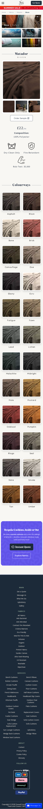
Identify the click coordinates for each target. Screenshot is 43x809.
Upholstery (22, 602)
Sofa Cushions (31, 724)
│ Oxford (11, 25)
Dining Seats (11, 689)
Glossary (21, 758)
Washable (31, 35)
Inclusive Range (32, 45)
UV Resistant (21, 660)
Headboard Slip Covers (31, 696)
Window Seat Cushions (11, 737)
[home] (21, 3)
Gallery (21, 606)
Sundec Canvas (21, 653)
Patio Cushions (31, 706)
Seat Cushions (31, 716)
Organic (21, 643)
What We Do (21, 599)
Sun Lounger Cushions (11, 730)
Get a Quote (21, 591)
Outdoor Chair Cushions (32, 701)
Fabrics (11, 12)
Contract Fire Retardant (21, 625)
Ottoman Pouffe (12, 700)
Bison (27, 12)
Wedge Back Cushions (11, 734)
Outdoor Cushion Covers (12, 707)
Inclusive (21, 639)
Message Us (21, 595)
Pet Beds (11, 712)
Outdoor (11, 35)
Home (4, 12)
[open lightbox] (21, 80)
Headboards (11, 696)
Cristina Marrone (21, 629)
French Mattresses (12, 692)
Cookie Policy (21, 754)
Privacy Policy (22, 751)
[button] (3, 3)
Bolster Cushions (11, 681)
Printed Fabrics (21, 650)
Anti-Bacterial (21, 618)
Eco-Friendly (21, 632)
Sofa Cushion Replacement (11, 725)
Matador (19, 12)
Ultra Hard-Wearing (21, 656)
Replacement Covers (31, 712)
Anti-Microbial (21, 622)
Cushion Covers (31, 685)
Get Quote (36, 3)
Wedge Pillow (31, 734)
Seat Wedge (11, 720)
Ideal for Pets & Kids (21, 636)
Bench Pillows (31, 677)
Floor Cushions (31, 689)
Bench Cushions (12, 677)
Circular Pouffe (11, 685)
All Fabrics (21, 615)
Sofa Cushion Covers (31, 720)
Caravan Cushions (31, 681)
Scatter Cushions (11, 716)
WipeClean (11, 45)
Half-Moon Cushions (31, 692)
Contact (21, 747)
